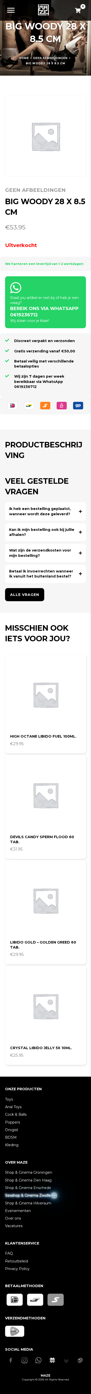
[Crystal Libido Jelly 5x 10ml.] (45, 1006)
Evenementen (18, 1210)
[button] (45, 511)
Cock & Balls (16, 1114)
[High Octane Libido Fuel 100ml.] (45, 694)
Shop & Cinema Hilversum (28, 1203)
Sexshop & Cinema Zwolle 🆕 (30, 1195)
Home (24, 58)
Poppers (12, 1122)
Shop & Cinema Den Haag (28, 1180)
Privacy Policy (17, 1268)
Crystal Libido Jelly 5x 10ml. (41, 1048)
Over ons (13, 1218)
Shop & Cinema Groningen (28, 1172)
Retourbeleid (16, 1261)
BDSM (11, 1137)
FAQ (9, 1253)
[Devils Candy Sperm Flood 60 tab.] (45, 795)
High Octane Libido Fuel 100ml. (43, 736)
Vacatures (13, 1226)
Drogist (11, 1130)
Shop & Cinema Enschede (28, 1188)
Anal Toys (13, 1107)
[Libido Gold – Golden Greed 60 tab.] (45, 900)
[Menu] (11, 10)
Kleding (11, 1145)
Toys (9, 1099)
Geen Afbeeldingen (50, 58)
